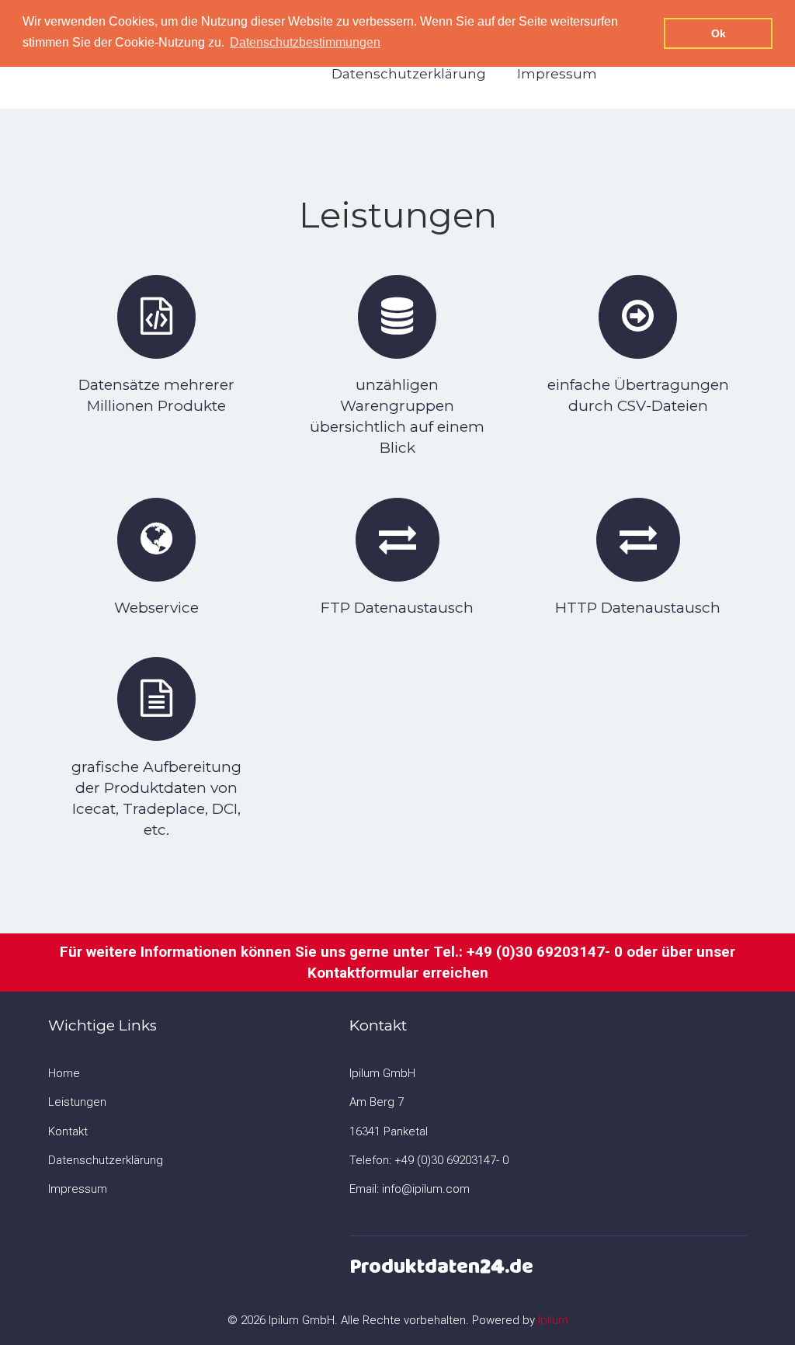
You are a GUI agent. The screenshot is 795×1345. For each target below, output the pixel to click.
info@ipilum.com (426, 1189)
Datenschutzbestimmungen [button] (305, 42)
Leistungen (77, 1102)
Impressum (557, 74)
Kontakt (68, 1131)
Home (64, 1073)
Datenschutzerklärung (409, 74)
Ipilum (553, 1320)
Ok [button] (718, 33)
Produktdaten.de (441, 1266)
